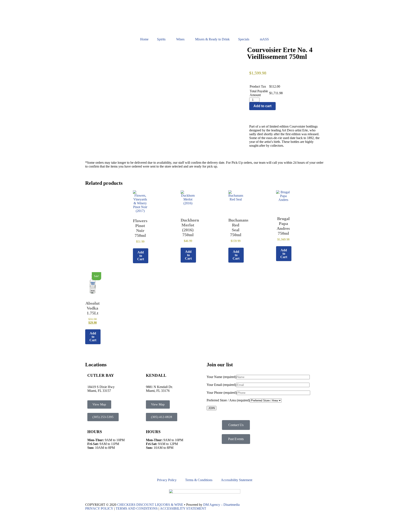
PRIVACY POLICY (99, 508)
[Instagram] (102, 464)
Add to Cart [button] (140, 255)
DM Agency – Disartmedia (221, 504)
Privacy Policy (167, 480)
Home (144, 39)
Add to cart (262, 106)
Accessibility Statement (236, 480)
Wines (180, 39)
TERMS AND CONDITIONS (137, 508)
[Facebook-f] (90, 464)
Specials (243, 39)
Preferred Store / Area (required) (228, 400)
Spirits (161, 39)
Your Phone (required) (222, 392)
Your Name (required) (221, 377)
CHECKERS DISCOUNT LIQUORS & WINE (150, 504)
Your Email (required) (221, 385)
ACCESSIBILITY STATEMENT (183, 508)
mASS (264, 39)
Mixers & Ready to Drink (212, 39)
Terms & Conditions (198, 480)
